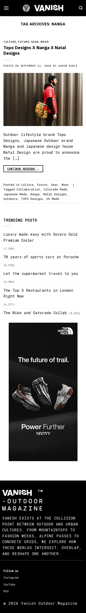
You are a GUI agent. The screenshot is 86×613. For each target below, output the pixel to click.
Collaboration (28, 189)
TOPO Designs (32, 199)
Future (23, 41)
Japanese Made (15, 194)
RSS (6, 591)
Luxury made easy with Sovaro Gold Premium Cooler (40, 237)
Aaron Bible (68, 65)
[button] (6, 8)
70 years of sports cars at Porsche (41, 256)
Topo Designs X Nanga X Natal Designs (34, 50)
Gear (35, 41)
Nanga (35, 194)
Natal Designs (54, 194)
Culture (9, 41)
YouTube (9, 584)
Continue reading (23, 169)
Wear (44, 41)
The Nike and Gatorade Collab (35, 312)
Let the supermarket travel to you (40, 273)
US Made (52, 199)
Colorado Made (55, 189)
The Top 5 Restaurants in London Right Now (38, 293)
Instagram (10, 577)
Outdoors (10, 199)
